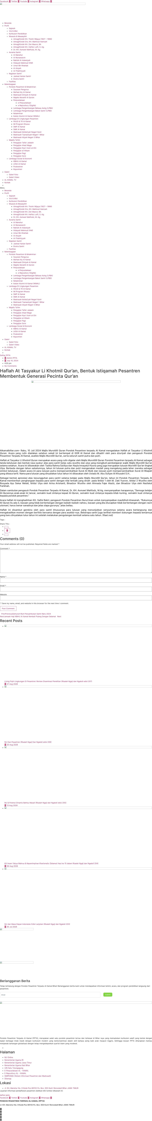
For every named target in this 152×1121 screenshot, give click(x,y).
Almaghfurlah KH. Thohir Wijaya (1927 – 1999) (32, 39)
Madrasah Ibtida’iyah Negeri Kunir (27, 132)
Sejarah (12, 28)
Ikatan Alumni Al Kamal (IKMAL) (26, 116)
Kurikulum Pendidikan (18, 34)
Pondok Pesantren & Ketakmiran (22, 87)
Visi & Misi (13, 31)
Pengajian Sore (19, 156)
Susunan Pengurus (21, 89)
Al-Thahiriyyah (19, 71)
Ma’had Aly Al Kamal (21, 92)
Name (3, 577)
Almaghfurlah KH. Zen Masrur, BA (27, 44)
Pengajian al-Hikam (21, 151)
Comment (5, 548)
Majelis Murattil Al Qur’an (23, 97)
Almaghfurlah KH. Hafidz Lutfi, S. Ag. (28, 47)
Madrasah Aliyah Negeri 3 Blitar (26, 137)
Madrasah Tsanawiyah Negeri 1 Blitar (28, 135)
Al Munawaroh (19, 57)
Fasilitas (12, 81)
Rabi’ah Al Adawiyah (21, 60)
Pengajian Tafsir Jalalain (23, 143)
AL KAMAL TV (10, 180)
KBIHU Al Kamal (20, 161)
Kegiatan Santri (15, 73)
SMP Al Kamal (19, 127)
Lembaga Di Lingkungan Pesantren (23, 119)
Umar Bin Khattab (20, 65)
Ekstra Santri (18, 79)
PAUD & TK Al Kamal (22, 121)
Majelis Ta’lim (14, 140)
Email (3, 586)
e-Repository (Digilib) (27, 105)
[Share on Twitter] (7, 530)
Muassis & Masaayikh (18, 36)
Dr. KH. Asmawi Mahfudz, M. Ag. (27, 50)
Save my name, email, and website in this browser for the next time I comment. (35, 603)
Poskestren (18, 166)
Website (3, 594)
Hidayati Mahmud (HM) (23, 63)
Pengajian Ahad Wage (22, 145)
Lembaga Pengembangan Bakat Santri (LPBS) (32, 111)
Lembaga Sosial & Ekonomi (20, 158)
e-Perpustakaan (24, 103)
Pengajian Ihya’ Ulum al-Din (24, 148)
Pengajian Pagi (19, 153)
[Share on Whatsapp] (6, 535)
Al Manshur (18, 55)
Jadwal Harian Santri (22, 76)
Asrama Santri (15, 52)
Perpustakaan (19, 100)
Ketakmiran (18, 113)
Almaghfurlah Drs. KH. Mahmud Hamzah (30, 42)
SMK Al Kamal (19, 129)
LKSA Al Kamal (19, 164)
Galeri (6, 172)
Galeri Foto (13, 174)
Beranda (7, 23)
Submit (107, 995)
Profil (6, 26)
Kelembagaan (10, 84)
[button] (76, 188)
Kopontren (17, 169)
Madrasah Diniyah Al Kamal (24, 95)
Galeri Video (14, 177)
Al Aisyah (17, 68)
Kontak (7, 182)
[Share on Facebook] (6, 527)
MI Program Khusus (21, 124)
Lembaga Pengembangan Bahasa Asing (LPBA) (33, 108)
